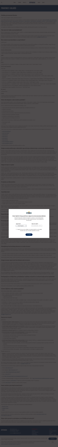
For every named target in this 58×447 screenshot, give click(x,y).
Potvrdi (29, 234)
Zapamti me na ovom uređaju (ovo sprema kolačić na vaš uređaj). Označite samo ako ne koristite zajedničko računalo (29, 230)
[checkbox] (16, 229)
